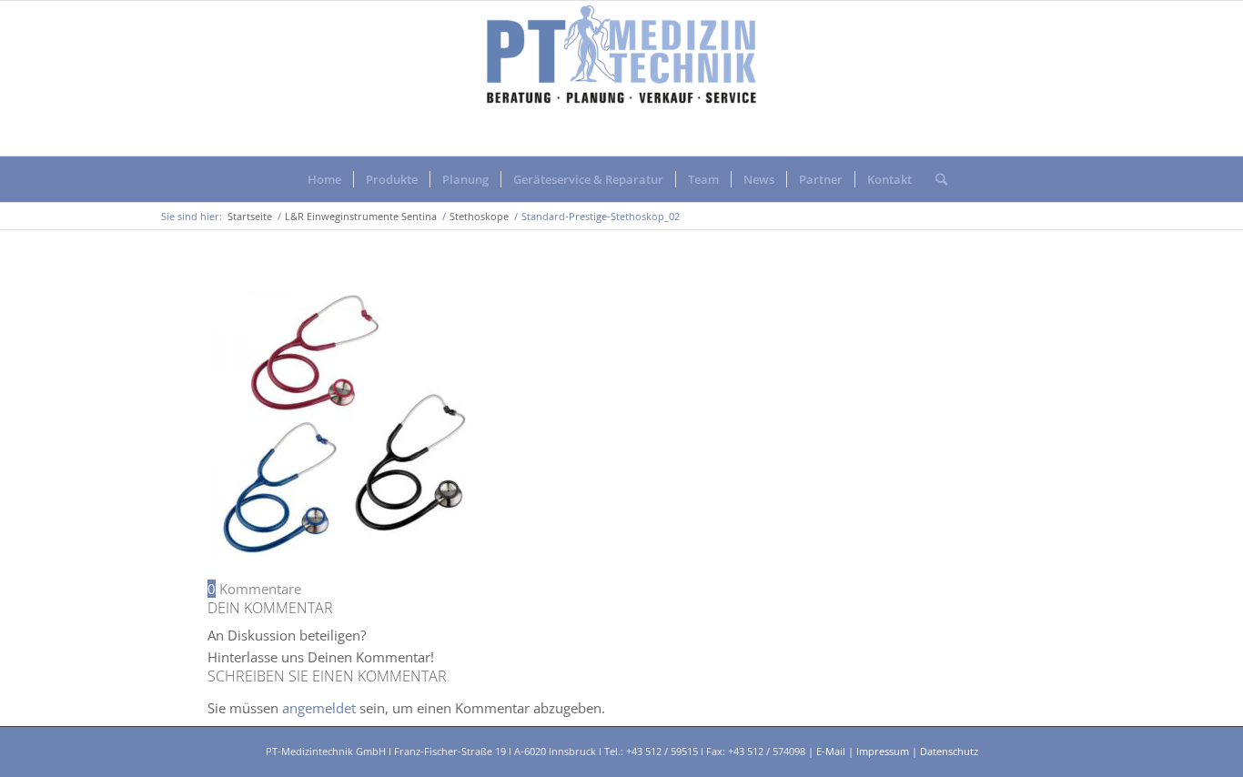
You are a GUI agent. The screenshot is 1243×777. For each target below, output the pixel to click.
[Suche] (935, 179)
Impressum (882, 751)
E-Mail (830, 751)
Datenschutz (949, 751)
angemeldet (319, 708)
